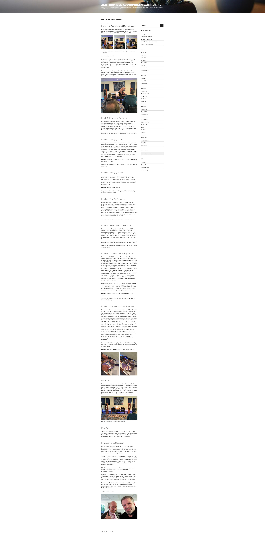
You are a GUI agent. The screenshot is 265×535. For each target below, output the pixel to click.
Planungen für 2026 (145, 34)
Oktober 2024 (144, 57)
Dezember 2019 (144, 114)
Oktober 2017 (144, 145)
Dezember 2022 (144, 70)
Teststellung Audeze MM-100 (147, 36)
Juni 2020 (143, 98)
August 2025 (144, 55)
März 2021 (143, 88)
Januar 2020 (144, 111)
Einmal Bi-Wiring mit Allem (147, 44)
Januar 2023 (144, 68)
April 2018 (143, 142)
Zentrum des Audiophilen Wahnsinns (131, 4)
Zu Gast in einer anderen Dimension (149, 41)
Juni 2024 (143, 60)
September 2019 (145, 122)
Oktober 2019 (144, 119)
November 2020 (145, 93)
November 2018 (145, 140)
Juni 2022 (143, 75)
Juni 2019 (143, 129)
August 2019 (144, 124)
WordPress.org (144, 170)
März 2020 (143, 106)
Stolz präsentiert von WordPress (108, 531)
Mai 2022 (143, 78)
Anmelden (143, 162)
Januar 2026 (144, 52)
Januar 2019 (144, 137)
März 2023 (143, 65)
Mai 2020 (143, 101)
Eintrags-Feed (144, 164)
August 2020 (144, 96)
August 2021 (144, 86)
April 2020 (143, 104)
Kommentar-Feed (145, 167)
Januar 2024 (144, 62)
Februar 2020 (144, 109)
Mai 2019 (143, 132)
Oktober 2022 (144, 73)
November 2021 (145, 83)
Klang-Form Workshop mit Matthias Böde (118, 26)
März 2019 (143, 135)
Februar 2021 (144, 91)
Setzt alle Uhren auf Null (146, 39)
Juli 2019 (143, 127)
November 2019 (145, 117)
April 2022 (143, 80)
